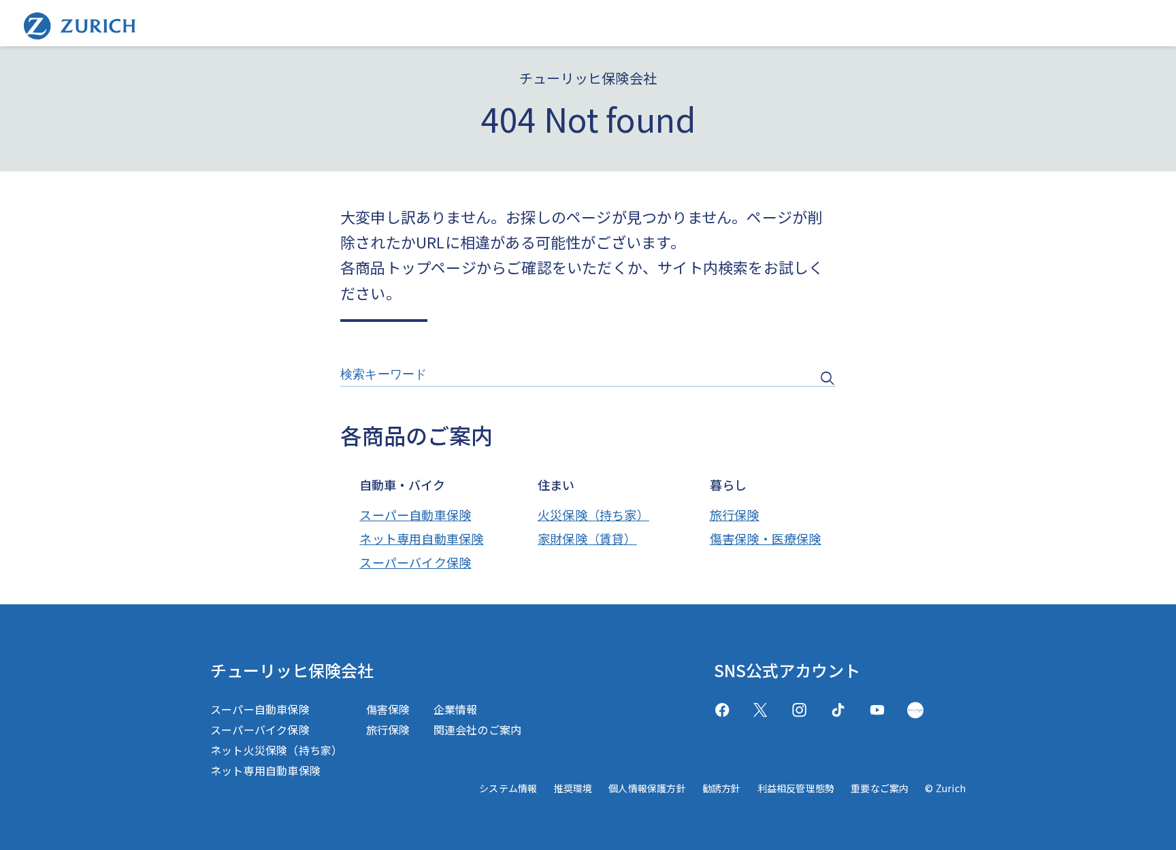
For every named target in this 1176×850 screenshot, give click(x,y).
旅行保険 (735, 514)
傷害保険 (388, 709)
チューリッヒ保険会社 (292, 670)
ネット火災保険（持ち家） (276, 750)
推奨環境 (572, 788)
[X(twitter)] (760, 710)
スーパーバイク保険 (415, 562)
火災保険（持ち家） (593, 514)
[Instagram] (799, 710)
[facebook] (722, 710)
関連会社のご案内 (478, 729)
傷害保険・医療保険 (765, 538)
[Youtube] (876, 710)
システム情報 (508, 788)
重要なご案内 (880, 788)
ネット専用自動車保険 (421, 538)
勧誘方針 (721, 788)
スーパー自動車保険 (415, 514)
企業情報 (456, 709)
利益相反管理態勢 (796, 788)
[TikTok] (838, 710)
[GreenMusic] (915, 710)
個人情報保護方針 (647, 788)
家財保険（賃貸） (587, 538)
